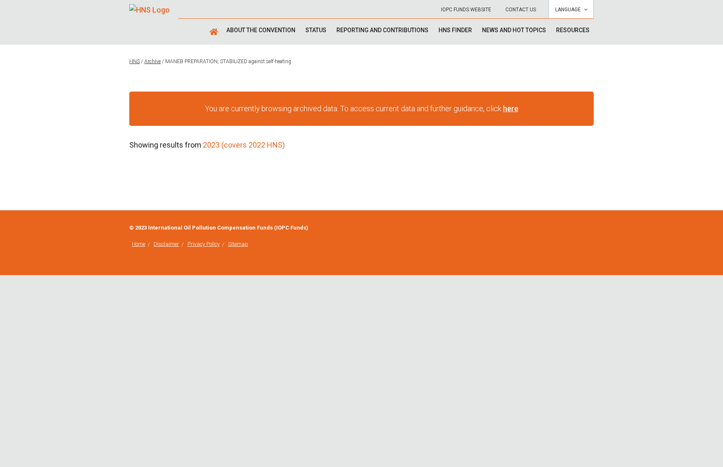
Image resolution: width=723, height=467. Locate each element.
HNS (134, 61)
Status (315, 30)
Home (138, 244)
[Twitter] (591, 228)
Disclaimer (166, 244)
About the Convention (260, 30)
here (510, 108)
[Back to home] (149, 7)
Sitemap (238, 244)
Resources (573, 30)
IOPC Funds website (466, 10)
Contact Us (520, 10)
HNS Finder (455, 30)
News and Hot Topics (514, 30)
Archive (152, 61)
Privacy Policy (203, 244)
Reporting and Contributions (382, 30)
